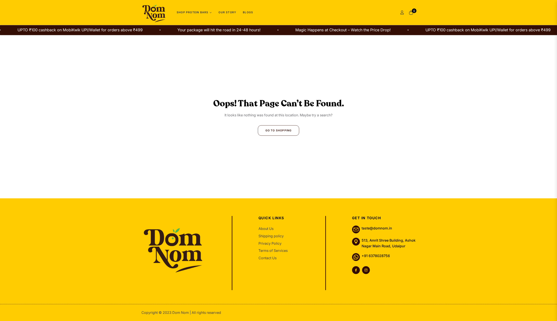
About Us (265, 228)
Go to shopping (278, 130)
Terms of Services (273, 250)
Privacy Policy (270, 243)
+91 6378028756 (376, 256)
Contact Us (267, 258)
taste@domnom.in (377, 228)
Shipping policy (271, 236)
